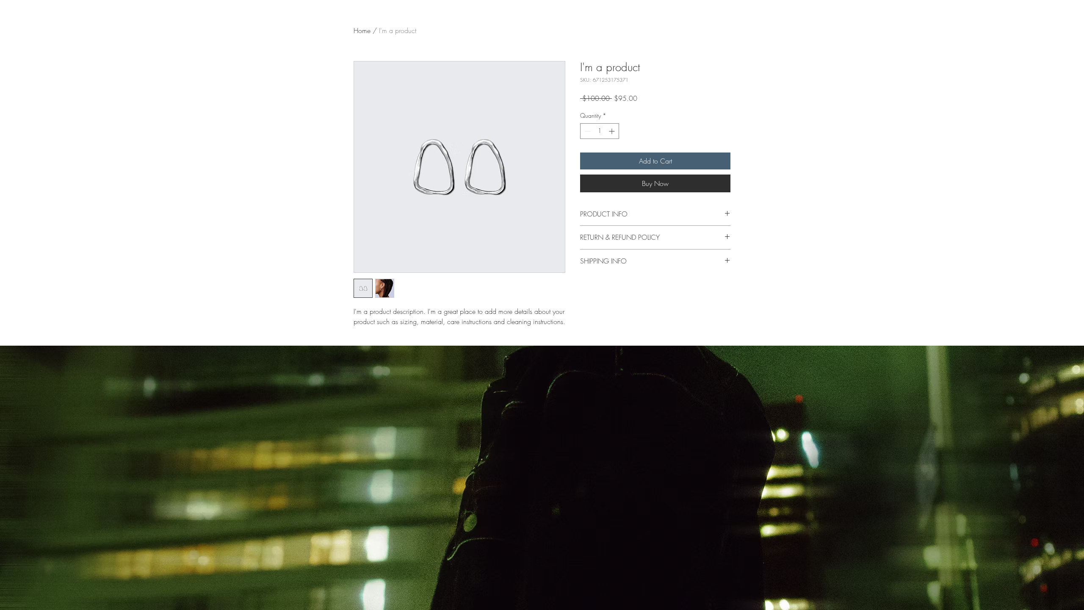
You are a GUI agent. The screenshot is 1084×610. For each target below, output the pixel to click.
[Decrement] (586, 131)
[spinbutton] (599, 131)
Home (362, 30)
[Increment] (612, 131)
